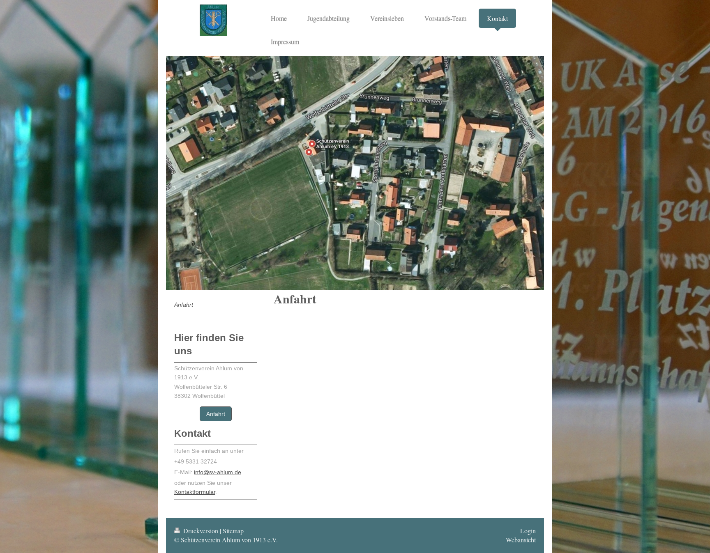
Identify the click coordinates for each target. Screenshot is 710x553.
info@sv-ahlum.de (217, 472)
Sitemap (233, 530)
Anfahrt (215, 414)
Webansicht (521, 539)
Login (528, 530)
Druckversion (201, 530)
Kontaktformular (194, 492)
